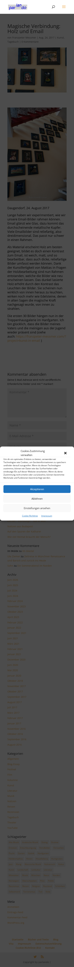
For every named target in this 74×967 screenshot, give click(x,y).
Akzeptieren (37, 489)
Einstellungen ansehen (37, 508)
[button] (65, 453)
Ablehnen (37, 498)
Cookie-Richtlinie (30, 515)
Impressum (46, 515)
